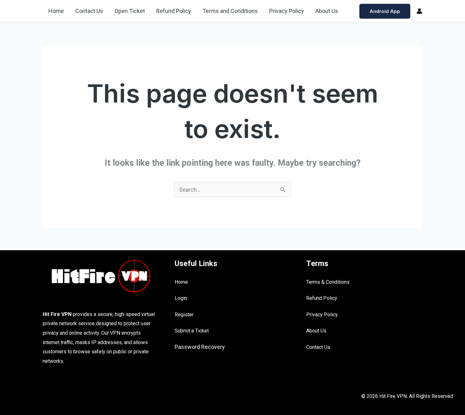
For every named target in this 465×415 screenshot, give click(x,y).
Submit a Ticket (192, 331)
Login (181, 298)
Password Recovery (200, 347)
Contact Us (89, 11)
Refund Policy (173, 11)
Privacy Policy (286, 11)
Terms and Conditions (230, 11)
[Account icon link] (419, 11)
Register (184, 315)
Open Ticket (130, 11)
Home (56, 11)
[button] (384, 11)
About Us (326, 11)
